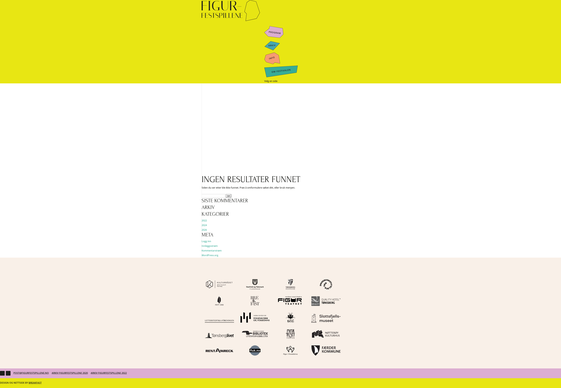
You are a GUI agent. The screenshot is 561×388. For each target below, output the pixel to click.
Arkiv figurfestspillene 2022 (109, 373)
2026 (204, 229)
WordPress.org (210, 255)
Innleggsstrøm (210, 246)
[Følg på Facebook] (2, 373)
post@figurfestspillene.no (31, 373)
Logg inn (206, 241)
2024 (204, 225)
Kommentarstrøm (212, 250)
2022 (204, 220)
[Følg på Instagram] (8, 373)
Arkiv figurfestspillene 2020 (70, 373)
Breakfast (35, 382)
